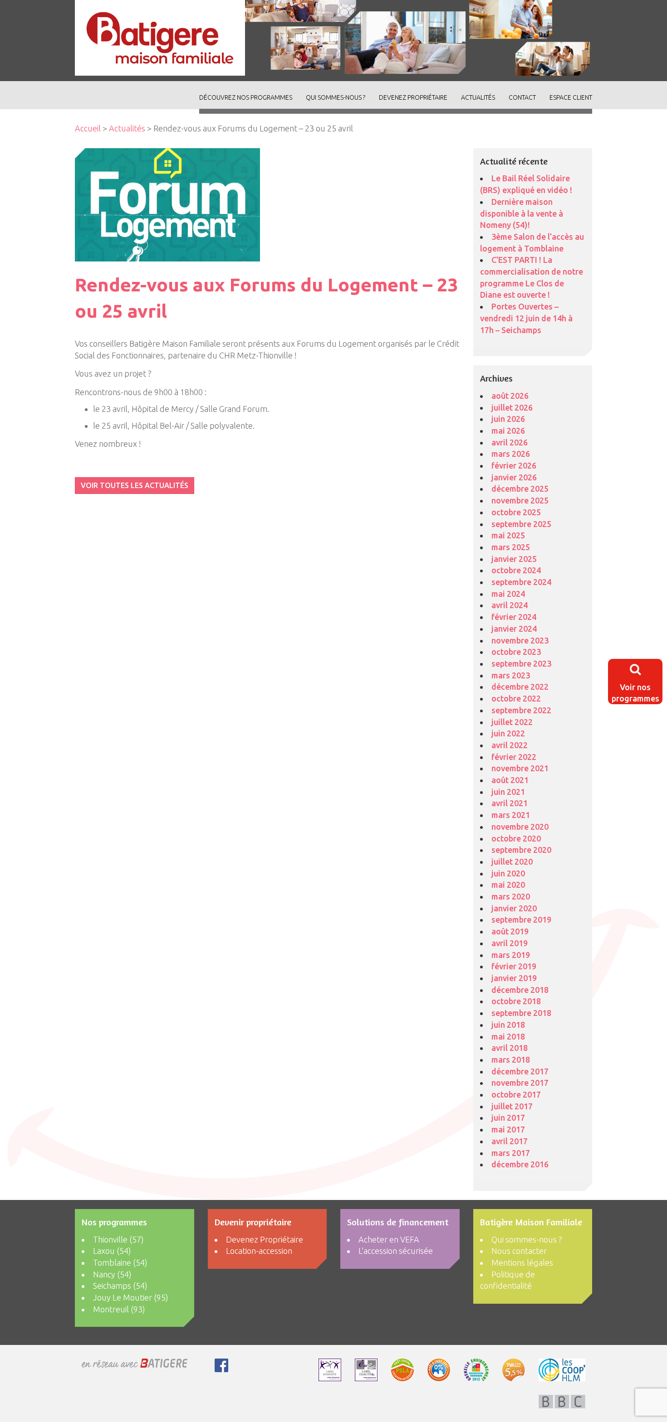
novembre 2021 (520, 768)
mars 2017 (510, 1152)
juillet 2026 (512, 407)
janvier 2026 (514, 477)
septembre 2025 (521, 523)
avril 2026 (509, 442)
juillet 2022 (512, 721)
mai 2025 (508, 535)
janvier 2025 (514, 558)
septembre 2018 (521, 1012)
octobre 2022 (516, 698)
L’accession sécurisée (395, 1250)
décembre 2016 (520, 1164)
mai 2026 (508, 430)
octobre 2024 (516, 570)
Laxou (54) (112, 1250)
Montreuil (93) (119, 1309)
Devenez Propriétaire (413, 97)
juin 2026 (508, 418)
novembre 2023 (520, 640)
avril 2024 (509, 604)
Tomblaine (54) (120, 1262)
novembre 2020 (520, 826)
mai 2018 (508, 1036)
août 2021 (510, 779)
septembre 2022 (521, 710)
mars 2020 (510, 896)
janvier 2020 (514, 908)
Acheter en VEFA (388, 1239)
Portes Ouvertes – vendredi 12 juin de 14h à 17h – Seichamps (526, 318)
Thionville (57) (118, 1239)
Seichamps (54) (120, 1285)
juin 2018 (508, 1024)
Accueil (88, 128)
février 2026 (513, 465)
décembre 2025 (520, 488)
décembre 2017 (520, 1071)
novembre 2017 (520, 1082)
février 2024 (513, 616)
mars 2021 (510, 814)
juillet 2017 (512, 1106)
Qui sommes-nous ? (335, 97)
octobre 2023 (516, 651)
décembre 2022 (520, 686)
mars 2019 (510, 954)
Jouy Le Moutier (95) (130, 1297)
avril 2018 (509, 1047)
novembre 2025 (520, 500)
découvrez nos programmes (245, 97)
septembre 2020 (521, 849)
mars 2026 (510, 453)
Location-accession (259, 1250)
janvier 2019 (514, 977)
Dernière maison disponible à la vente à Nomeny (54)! (521, 213)
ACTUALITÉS (478, 97)
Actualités (127, 128)
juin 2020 (508, 873)
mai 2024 (508, 593)
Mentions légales (522, 1262)
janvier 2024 (514, 628)
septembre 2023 (521, 663)
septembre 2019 (521, 919)
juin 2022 (508, 733)
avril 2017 (509, 1141)
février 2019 (513, 966)
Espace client (570, 97)
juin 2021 (508, 791)
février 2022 (513, 756)
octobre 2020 (516, 838)
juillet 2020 (512, 861)
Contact (522, 97)
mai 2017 (508, 1129)
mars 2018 (510, 1059)
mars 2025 (510, 546)
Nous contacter (519, 1250)
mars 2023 (510, 675)
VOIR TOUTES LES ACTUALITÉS (134, 485)
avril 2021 (509, 803)
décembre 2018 (520, 989)
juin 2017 (508, 1117)
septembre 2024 (521, 581)
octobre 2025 (516, 512)
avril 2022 (509, 745)
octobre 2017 (516, 1094)
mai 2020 (508, 884)
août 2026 (510, 395)
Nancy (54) (112, 1274)
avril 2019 (509, 943)
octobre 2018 (516, 1001)
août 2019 (510, 931)
